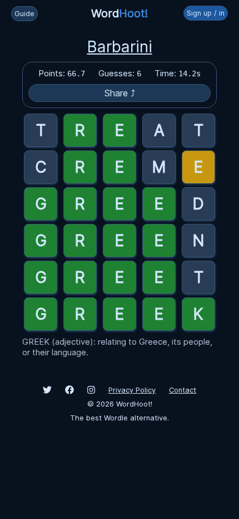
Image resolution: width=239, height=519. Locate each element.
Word (119, 13)
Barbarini (119, 46)
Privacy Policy (132, 390)
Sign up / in (206, 13)
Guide (24, 13)
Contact (182, 390)
